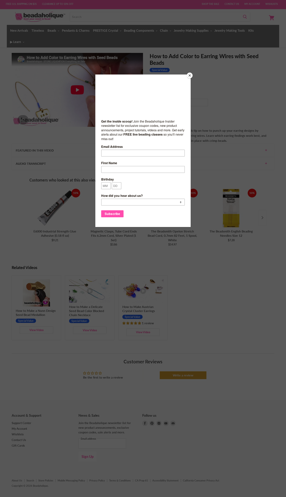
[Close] (190, 75)
